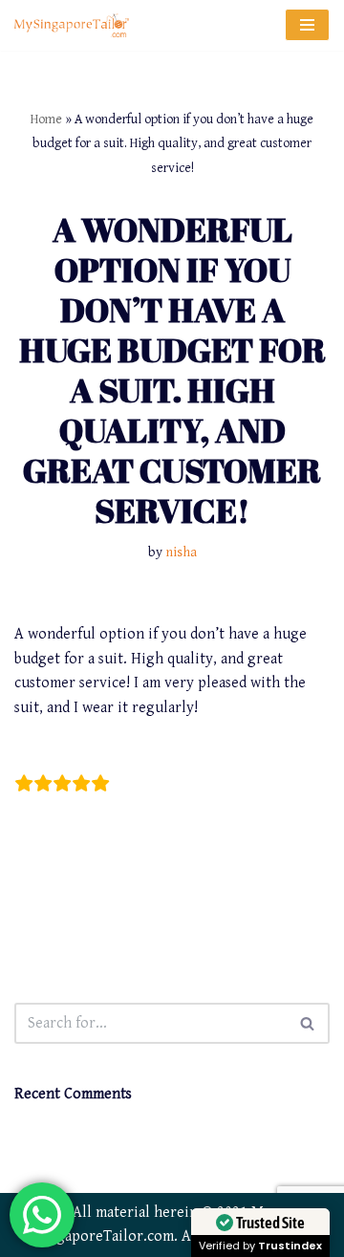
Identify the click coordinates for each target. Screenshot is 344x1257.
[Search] (308, 1023)
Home (46, 119)
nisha (181, 552)
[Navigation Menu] (307, 25)
